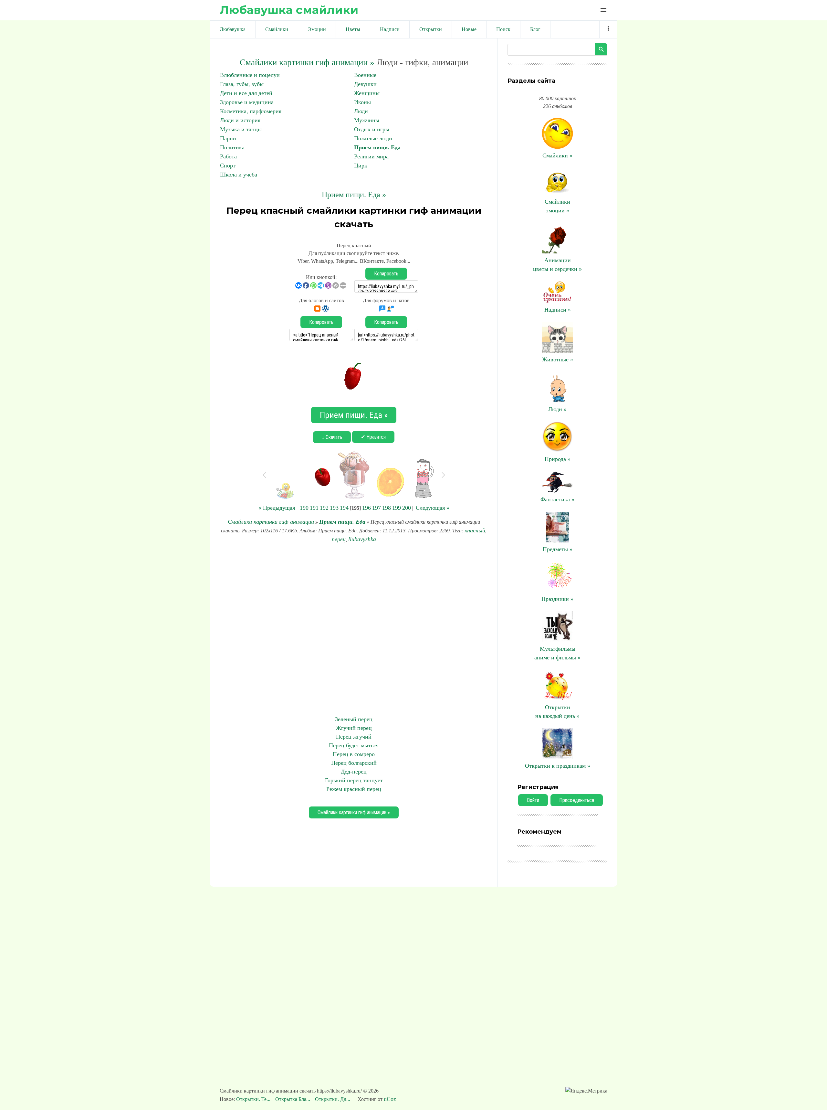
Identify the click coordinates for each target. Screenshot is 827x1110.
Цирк (360, 165)
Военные (365, 75)
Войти (533, 800)
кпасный (475, 530)
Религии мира (371, 156)
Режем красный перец (353, 789)
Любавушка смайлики (289, 10)
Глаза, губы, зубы (242, 84)
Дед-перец (354, 771)
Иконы (362, 102)
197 (376, 508)
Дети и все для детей (246, 93)
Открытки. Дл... (332, 1099)
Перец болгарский (354, 763)
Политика (232, 147)
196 (366, 508)
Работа (228, 156)
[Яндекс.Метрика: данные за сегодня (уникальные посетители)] (586, 1091)
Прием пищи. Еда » (354, 194)
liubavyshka (362, 539)
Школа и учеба (238, 174)
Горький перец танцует (354, 780)
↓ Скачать (332, 437)
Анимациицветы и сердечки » (557, 264)
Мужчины (366, 120)
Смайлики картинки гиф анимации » (307, 62)
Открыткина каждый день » (557, 711)
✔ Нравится (373, 437)
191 (314, 508)
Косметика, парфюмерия (250, 111)
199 (396, 508)
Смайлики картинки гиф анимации (271, 521)
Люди (361, 111)
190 (304, 508)
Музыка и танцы (241, 129)
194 (344, 508)
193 (334, 508)
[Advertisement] (354, 629)
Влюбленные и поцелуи (250, 75)
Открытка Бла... (292, 1099)
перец (339, 539)
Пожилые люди (373, 138)
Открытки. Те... (254, 1099)
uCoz (390, 1099)
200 (406, 508)
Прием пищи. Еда (377, 147)
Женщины (367, 93)
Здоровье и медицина (247, 102)
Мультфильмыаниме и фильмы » (557, 653)
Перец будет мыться (354, 745)
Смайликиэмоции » (557, 206)
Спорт (228, 165)
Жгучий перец (354, 728)
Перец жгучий (354, 736)
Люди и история (240, 120)
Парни (228, 138)
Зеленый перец (353, 719)
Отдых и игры (371, 129)
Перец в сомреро (354, 754)
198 (386, 508)
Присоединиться (576, 800)
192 (324, 508)
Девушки (365, 84)
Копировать (386, 274)
